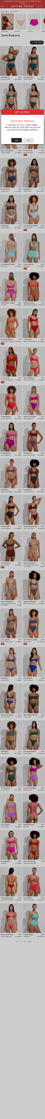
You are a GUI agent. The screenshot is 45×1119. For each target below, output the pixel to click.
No (28, 140)
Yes (16, 140)
